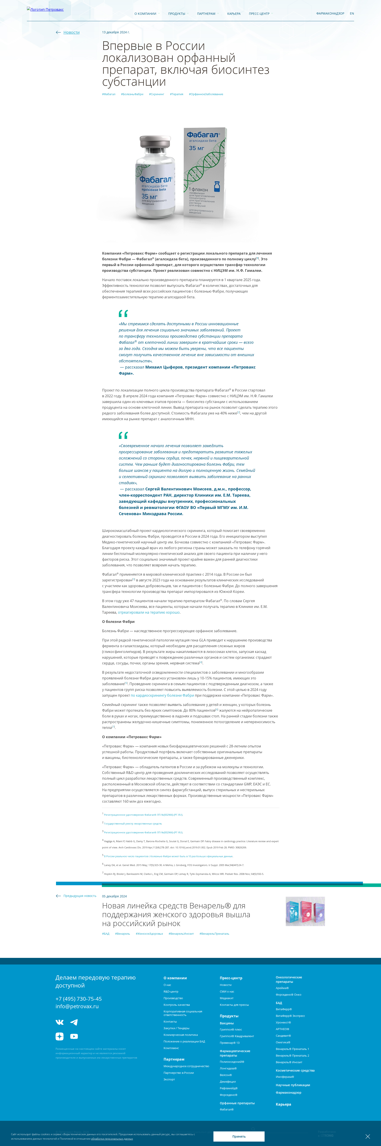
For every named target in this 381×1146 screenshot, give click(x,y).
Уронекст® (283, 1022)
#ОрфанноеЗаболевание (206, 94)
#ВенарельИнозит (181, 934)
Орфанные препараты (237, 1103)
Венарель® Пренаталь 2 (292, 1055)
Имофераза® (285, 1076)
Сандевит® (283, 1035)
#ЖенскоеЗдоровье (149, 934)
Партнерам (206, 13)
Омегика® (283, 1042)
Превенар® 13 (229, 1042)
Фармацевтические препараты (235, 1053)
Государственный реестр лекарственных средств (132, 823)
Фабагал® (227, 1109)
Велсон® (226, 1075)
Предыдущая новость (80, 896)
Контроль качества (177, 1004)
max (107, 1022)
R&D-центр (171, 991)
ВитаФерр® (284, 1009)
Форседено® (228, 1095)
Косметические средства (295, 1070)
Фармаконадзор (288, 1092)
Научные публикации (293, 1085)
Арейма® (282, 988)
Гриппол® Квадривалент (237, 1036)
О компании (145, 13)
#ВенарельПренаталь (214, 934)
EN (352, 13)
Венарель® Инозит (289, 1062)
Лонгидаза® (228, 1068)
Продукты (176, 13)
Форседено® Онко (288, 994)
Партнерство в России (179, 1072)
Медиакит (226, 998)
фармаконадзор (330, 13)
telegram (74, 1022)
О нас (167, 985)
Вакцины (227, 1023)
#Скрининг (156, 94)
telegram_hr (90, 1022)
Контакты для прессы (234, 1004)
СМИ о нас (227, 991)
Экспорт (169, 1079)
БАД (279, 1003)
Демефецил (228, 1081)
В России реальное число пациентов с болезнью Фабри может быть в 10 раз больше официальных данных (168, 856)
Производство (173, 998)
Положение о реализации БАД (184, 1041)
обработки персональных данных (112, 1138)
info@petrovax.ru (77, 1006)
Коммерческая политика (181, 1034)
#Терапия (176, 94)
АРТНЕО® (282, 1029)
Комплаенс (171, 1048)
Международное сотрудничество (186, 1066)
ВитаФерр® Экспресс (290, 1015)
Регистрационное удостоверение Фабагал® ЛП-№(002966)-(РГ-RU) (143, 814)
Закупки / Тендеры (176, 1028)
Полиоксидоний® (232, 1061)
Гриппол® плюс (231, 1029)
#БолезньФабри (132, 94)
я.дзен (60, 1036)
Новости (72, 32)
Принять (239, 1136)
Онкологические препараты (289, 979)
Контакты (170, 1021)
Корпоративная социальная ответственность (183, 1013)
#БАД (105, 934)
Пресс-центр (259, 13)
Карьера (234, 13)
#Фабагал (108, 94)
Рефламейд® (229, 1088)
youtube (74, 1036)
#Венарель (122, 934)
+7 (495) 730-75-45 (79, 998)
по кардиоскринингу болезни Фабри (162, 695)
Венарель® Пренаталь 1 (292, 1049)
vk (60, 1022)
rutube (90, 1036)
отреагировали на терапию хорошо (149, 612)
